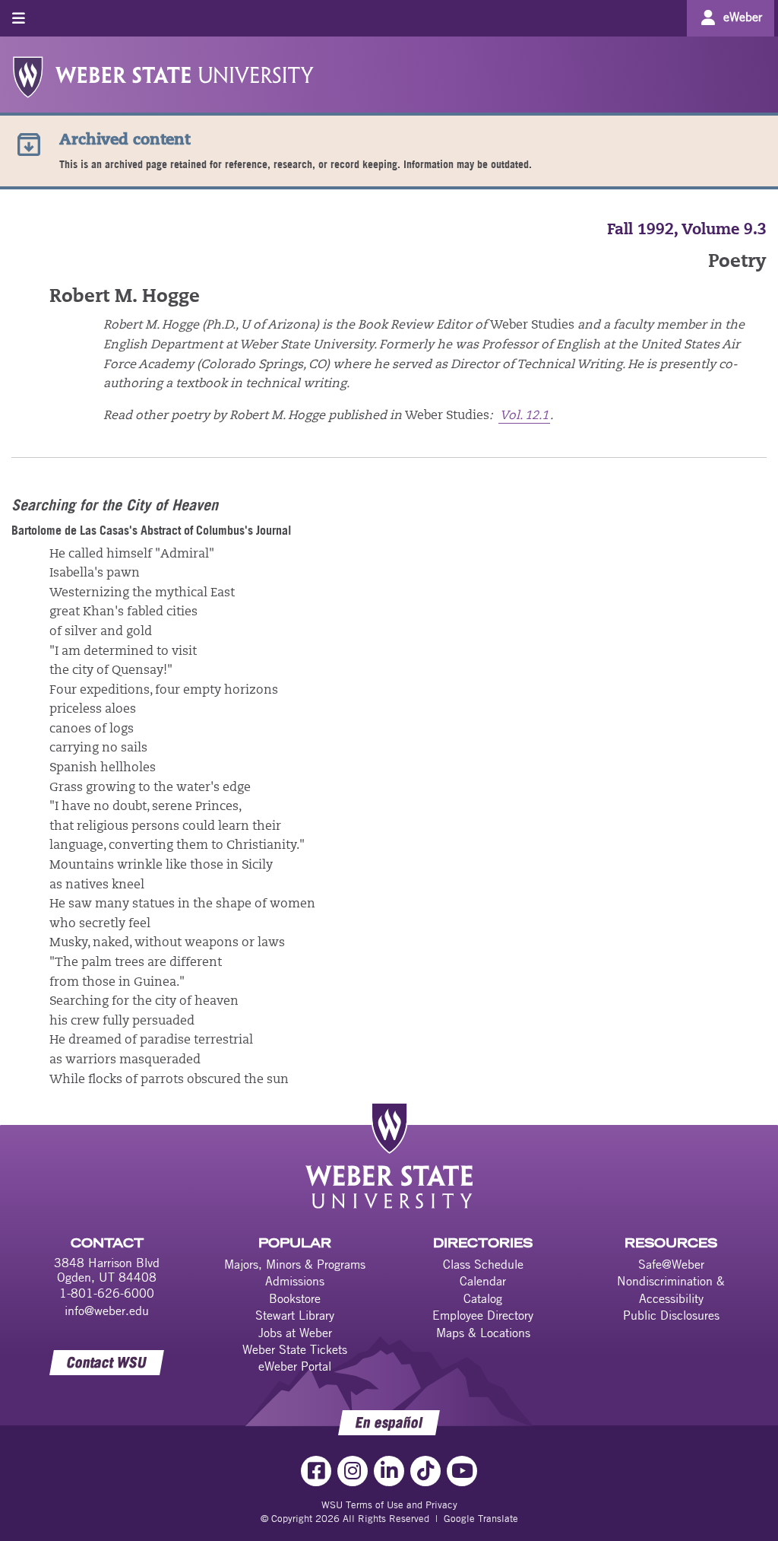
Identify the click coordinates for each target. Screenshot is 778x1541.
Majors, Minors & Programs (294, 1264)
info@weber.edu (107, 1310)
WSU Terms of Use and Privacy (389, 1504)
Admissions (294, 1280)
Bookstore (295, 1298)
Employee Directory (482, 1315)
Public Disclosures (671, 1315)
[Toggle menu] (18, 18)
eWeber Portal (294, 1366)
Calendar (483, 1280)
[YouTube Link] (462, 1471)
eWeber (742, 16)
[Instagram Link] (352, 1471)
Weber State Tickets (294, 1349)
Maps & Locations (483, 1332)
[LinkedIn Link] (389, 1471)
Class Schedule (483, 1264)
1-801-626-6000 (106, 1293)
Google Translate (481, 1518)
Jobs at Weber (295, 1332)
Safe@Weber (671, 1264)
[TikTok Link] (425, 1471)
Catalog (482, 1298)
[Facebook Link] (316, 1471)
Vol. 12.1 (524, 416)
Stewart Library (294, 1315)
